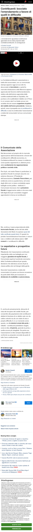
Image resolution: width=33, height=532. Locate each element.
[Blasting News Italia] (9, 2)
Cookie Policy (13, 521)
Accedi (30, 2)
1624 (2, 487)
